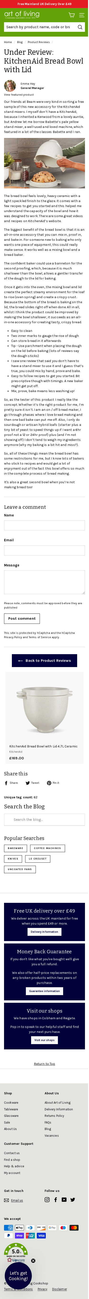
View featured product (19, 94)
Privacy (42, 1289)
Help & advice (14, 1166)
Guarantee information (44, 991)
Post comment (22, 618)
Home (8, 42)
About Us (10, 1129)
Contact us (12, 1153)
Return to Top (44, 1064)
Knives (13, 858)
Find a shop (12, 1160)
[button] (44, 1253)
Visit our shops (44, 1040)
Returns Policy (54, 1116)
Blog (20, 42)
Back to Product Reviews (48, 660)
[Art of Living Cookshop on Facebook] (55, 1199)
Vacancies (52, 1135)
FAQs (48, 1122)
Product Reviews (39, 42)
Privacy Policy (13, 637)
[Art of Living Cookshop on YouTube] (64, 1199)
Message (11, 565)
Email (9, 540)
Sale (7, 1122)
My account (12, 1173)
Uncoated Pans (20, 869)
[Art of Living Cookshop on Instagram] (47, 1199)
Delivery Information (59, 1109)
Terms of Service (40, 637)
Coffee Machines (47, 848)
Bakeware (15, 848)
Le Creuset (38, 858)
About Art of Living (58, 1102)
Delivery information (44, 931)
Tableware (11, 1109)
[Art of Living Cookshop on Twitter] (72, 1199)
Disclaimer (59, 1289)
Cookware (11, 1102)
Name (9, 515)
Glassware (11, 1116)
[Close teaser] (33, 1260)
